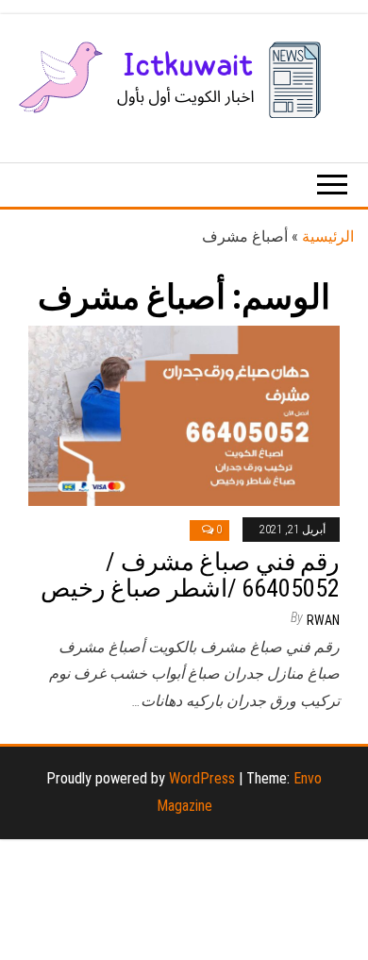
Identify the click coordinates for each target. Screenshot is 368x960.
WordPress (202, 778)
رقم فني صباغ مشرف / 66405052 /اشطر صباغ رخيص (190, 575)
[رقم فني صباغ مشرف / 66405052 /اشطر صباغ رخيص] (184, 415)
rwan (323, 620)
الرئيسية (328, 236)
